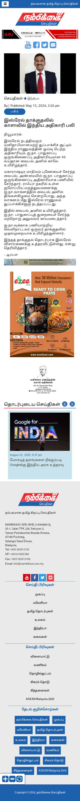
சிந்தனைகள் (40, 690)
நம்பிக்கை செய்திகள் (32, 720)
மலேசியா (40, 603)
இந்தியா (33, 98)
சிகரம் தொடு (40, 682)
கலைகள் (40, 637)
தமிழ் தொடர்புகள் (40, 611)
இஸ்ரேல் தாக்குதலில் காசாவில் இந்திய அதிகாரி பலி (39, 123)
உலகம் (40, 620)
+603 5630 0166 (20, 559)
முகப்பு (40, 594)
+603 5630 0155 (19, 549)
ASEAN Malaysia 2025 (40, 699)
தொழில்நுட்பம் (40, 673)
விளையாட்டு (40, 657)
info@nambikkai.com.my (28, 564)
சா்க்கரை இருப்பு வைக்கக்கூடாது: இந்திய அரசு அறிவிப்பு (45, 462)
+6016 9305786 (19, 554)
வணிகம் (40, 665)
